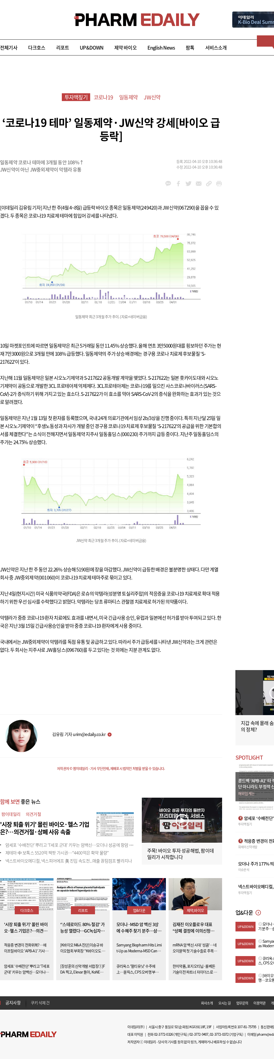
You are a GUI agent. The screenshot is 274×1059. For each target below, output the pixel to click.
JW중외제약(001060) (35, 577)
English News (161, 47)
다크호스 (36, 47)
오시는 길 (224, 1002)
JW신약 (152, 97)
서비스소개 (216, 47)
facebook (178, 183)
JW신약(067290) (178, 207)
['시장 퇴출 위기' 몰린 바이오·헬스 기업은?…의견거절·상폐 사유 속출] (115, 823)
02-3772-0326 (163, 1034)
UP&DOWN (91, 47)
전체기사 (8, 47)
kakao (168, 183)
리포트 (62, 47)
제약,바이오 (195, 910)
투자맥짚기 (75, 97)
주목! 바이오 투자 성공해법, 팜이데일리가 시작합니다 (180, 854)
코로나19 (103, 97)
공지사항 (13, 1002)
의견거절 (33, 814)
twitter (188, 183)
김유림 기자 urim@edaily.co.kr (78, 734)
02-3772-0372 (219, 1034)
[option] (73, 1003)
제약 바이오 (125, 47)
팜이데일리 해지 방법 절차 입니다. (57, 1004)
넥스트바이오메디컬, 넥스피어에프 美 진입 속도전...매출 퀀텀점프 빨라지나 (68, 860)
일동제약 (128, 97)
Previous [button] (32, 999)
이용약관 (259, 1002)
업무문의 (242, 1002)
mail (199, 183)
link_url (209, 183)
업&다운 (139, 910)
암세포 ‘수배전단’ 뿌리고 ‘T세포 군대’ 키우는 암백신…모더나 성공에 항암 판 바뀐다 (75, 845)
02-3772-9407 (198, 1034)
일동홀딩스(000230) (118, 434)
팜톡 (190, 47)
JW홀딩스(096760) (64, 649)
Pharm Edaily (28, 1034)
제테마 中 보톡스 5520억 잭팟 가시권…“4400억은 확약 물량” (57, 852)
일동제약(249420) (140, 207)
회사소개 (207, 1002)
